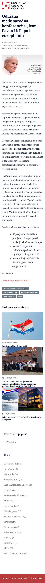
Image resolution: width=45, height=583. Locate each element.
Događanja (7, 45)
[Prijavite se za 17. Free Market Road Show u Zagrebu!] (22, 399)
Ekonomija (9, 474)
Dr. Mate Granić (10, 292)
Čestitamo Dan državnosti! (14, 346)
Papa (20, 296)
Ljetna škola (10, 506)
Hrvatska (8, 490)
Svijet (6, 537)
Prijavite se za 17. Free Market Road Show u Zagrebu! (22, 418)
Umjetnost (9, 543)
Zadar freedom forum (14, 553)
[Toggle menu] (42, 6)
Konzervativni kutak (14, 495)
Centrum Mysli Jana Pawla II (15, 288)
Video (6, 548)
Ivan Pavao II (9, 296)
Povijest (25, 49)
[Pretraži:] (21, 442)
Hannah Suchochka (29, 292)
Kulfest (7, 500)
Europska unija (11, 479)
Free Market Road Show (15, 485)
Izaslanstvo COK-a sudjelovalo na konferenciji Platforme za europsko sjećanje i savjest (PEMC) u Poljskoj (19, 383)
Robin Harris (10, 532)
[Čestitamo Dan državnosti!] (22, 325)
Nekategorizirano (11, 49)
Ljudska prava (20, 45)
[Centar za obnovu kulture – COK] (14, 5)
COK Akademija (11, 463)
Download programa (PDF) (15, 280)
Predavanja (9, 527)
